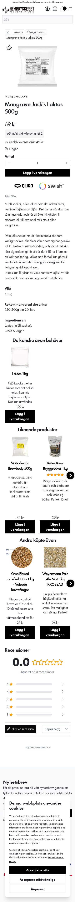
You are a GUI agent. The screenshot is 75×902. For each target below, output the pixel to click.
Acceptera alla (37, 870)
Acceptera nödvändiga (38, 879)
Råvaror (18, 32)
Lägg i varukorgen (37, 172)
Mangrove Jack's (16, 96)
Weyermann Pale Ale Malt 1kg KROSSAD (55, 579)
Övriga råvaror (36, 32)
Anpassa (37, 889)
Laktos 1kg (20, 373)
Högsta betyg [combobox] (52, 729)
